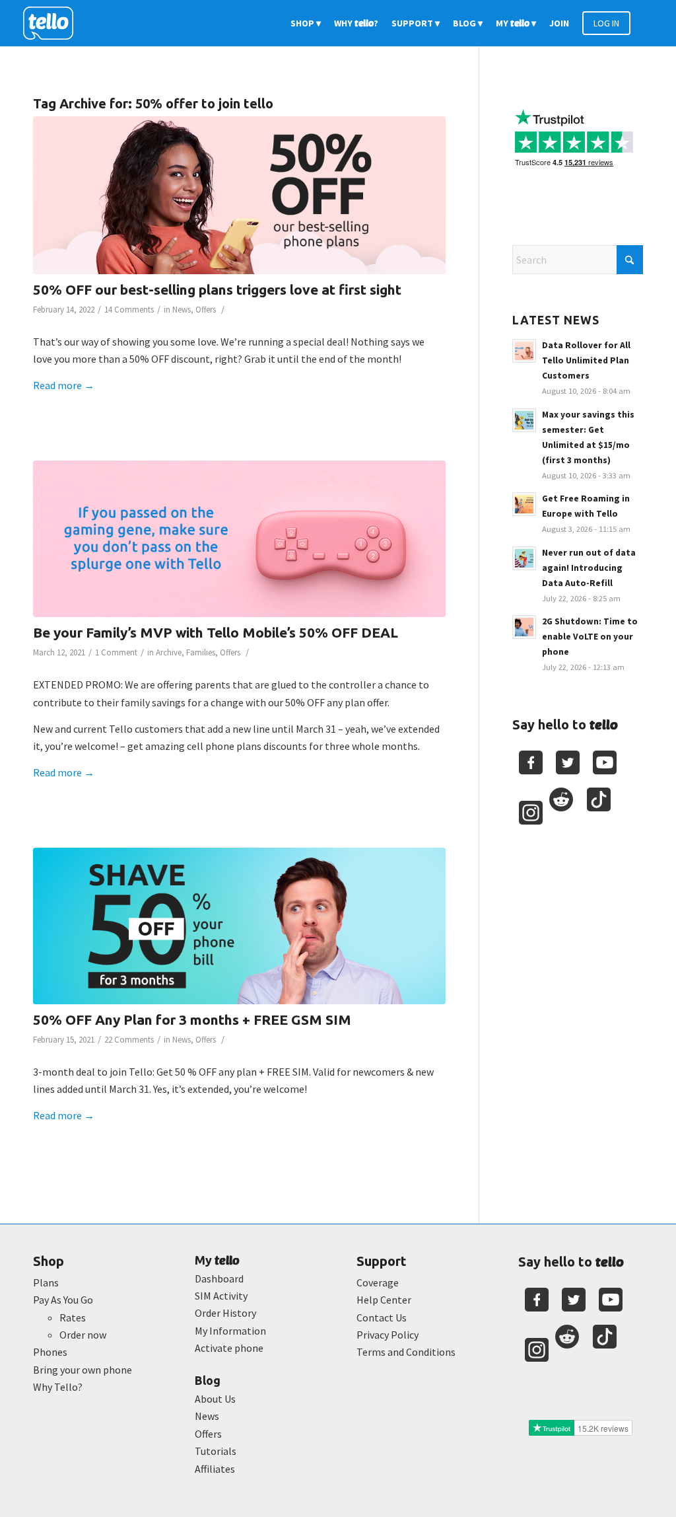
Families (200, 652)
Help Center (383, 1299)
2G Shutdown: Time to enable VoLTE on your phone (590, 636)
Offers (205, 309)
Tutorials (215, 1451)
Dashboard (219, 1278)
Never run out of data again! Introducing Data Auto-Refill (589, 568)
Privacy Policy (387, 1334)
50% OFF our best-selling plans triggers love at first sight (217, 289)
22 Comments (129, 1039)
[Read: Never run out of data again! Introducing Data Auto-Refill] (524, 558)
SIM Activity (221, 1295)
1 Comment (116, 652)
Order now (82, 1334)
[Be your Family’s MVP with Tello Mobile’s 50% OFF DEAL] (239, 539)
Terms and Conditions (406, 1351)
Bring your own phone (82, 1369)
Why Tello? (58, 1386)
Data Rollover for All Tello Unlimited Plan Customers (586, 360)
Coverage (377, 1282)
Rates (72, 1317)
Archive (169, 652)
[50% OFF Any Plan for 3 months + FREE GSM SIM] (239, 926)
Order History (225, 1312)
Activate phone (229, 1347)
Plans (46, 1282)
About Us (215, 1398)
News (181, 309)
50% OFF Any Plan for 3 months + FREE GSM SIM (192, 1019)
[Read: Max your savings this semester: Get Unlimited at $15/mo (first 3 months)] (524, 420)
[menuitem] (305, 23)
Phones (50, 1351)
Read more (63, 385)
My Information (230, 1330)
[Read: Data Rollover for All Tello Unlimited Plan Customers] (524, 351)
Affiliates (215, 1468)
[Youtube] (605, 762)
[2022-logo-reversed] (53, 23)
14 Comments (129, 309)
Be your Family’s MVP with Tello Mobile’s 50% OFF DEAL (215, 632)
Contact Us (381, 1317)
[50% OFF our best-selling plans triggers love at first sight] (239, 195)
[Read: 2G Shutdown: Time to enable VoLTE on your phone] (524, 627)
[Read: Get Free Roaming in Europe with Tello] (524, 504)
